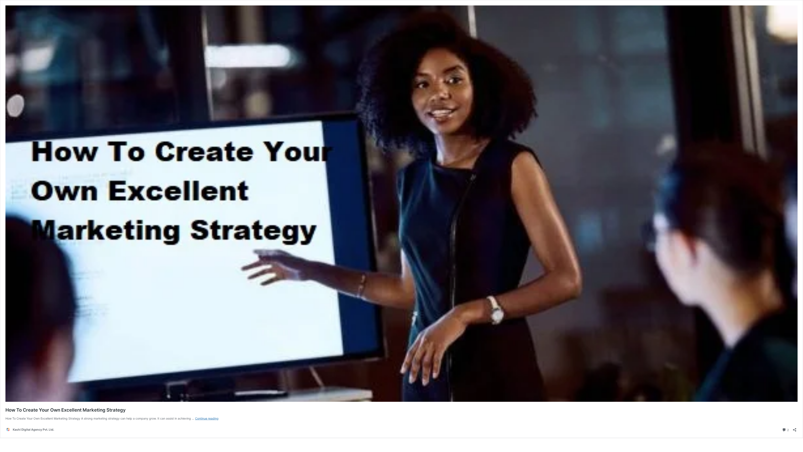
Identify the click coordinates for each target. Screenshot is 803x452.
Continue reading (207, 418)
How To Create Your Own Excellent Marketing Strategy (65, 410)
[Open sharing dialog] (795, 428)
